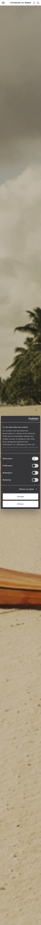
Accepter (20, 496)
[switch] (35, 466)
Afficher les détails (26, 489)
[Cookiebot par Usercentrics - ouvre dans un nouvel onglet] (28, 419)
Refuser (20, 504)
